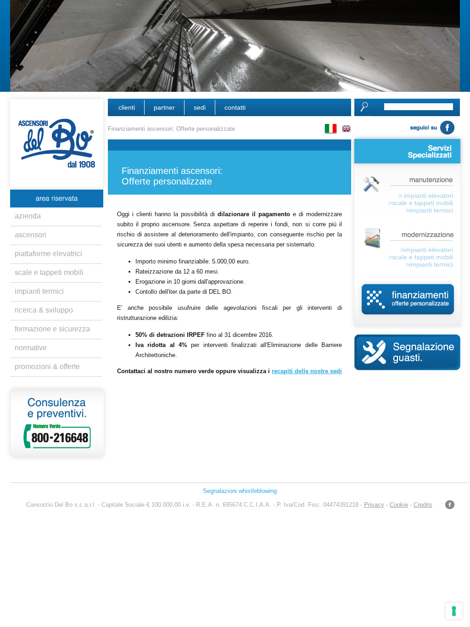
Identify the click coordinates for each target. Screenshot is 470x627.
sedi (200, 107)
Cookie (399, 504)
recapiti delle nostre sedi (307, 371)
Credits (423, 504)
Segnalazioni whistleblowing (240, 490)
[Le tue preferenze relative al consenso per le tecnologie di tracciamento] (454, 611)
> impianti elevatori (425, 195)
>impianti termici (429, 210)
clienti (126, 107)
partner (164, 107)
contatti (235, 107)
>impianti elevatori (426, 249)
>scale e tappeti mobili (420, 203)
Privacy (374, 504)
